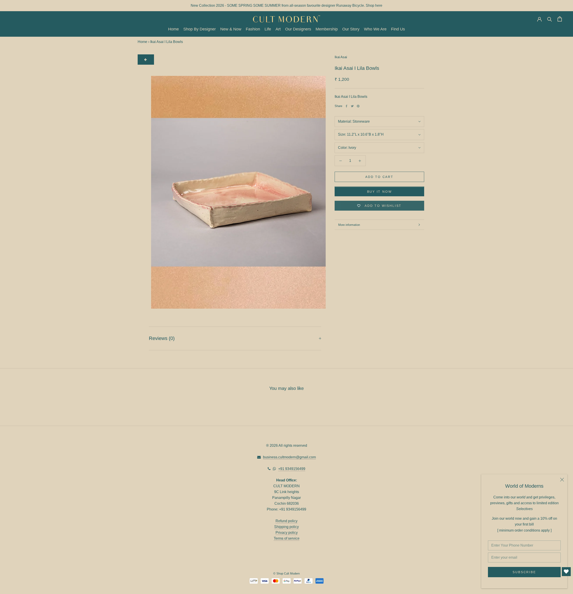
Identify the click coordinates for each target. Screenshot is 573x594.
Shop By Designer (199, 29)
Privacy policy (287, 532)
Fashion (253, 29)
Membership (327, 29)
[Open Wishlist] (566, 571)
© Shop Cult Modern (286, 573)
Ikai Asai (341, 57)
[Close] (562, 480)
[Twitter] (352, 106)
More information (349, 224)
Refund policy (286, 521)
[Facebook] (346, 106)
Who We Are (375, 29)
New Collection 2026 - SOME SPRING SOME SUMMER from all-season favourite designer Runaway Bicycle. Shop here (286, 5)
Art (278, 29)
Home (173, 29)
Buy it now (379, 192)
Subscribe (524, 572)
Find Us (398, 29)
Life (268, 29)
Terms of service (286, 538)
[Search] (549, 19)
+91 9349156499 (291, 469)
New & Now (230, 29)
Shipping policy (286, 527)
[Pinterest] (358, 106)
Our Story (350, 29)
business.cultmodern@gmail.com (289, 457)
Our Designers (298, 29)
